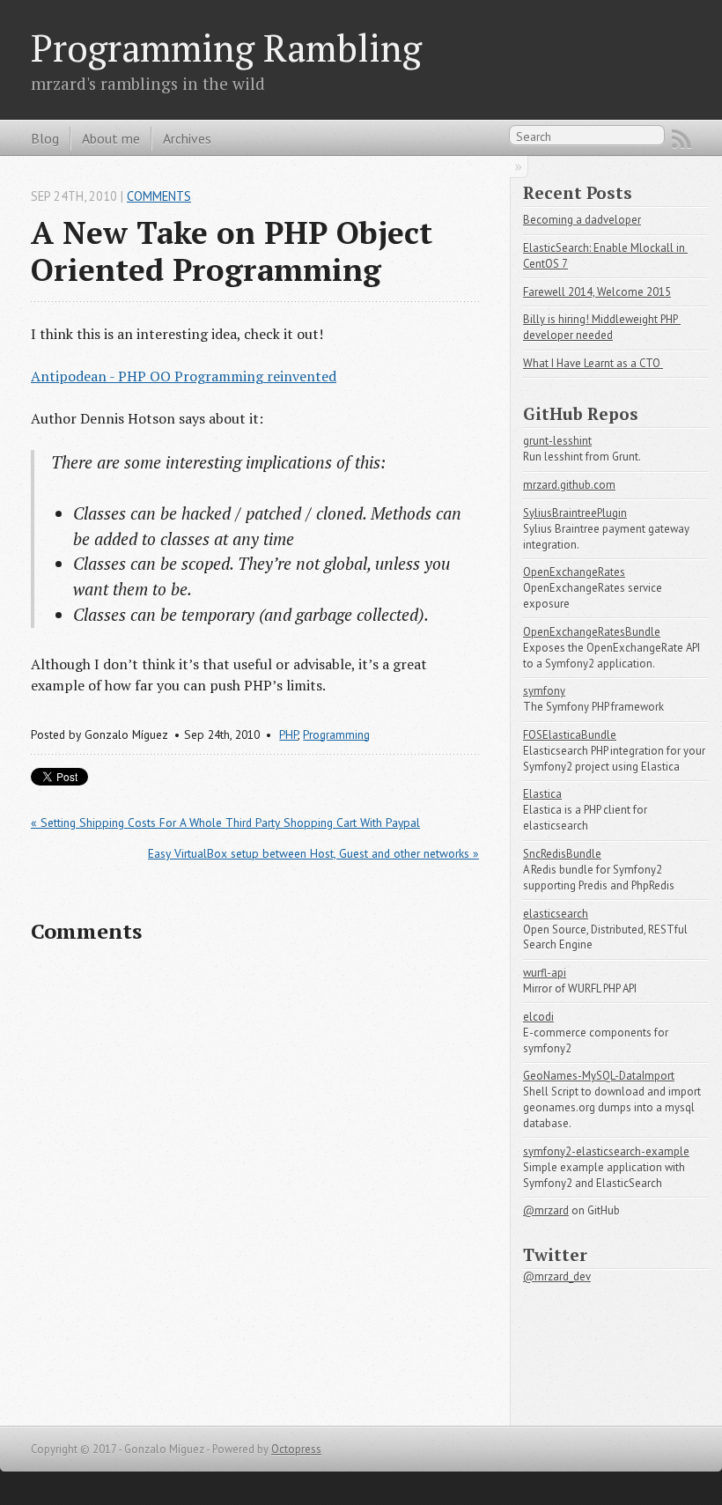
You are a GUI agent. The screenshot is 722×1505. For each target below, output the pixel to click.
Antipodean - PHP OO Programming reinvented (183, 376)
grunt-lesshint (557, 440)
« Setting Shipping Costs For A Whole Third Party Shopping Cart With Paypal (225, 822)
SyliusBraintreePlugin (575, 512)
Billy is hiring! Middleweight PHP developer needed (602, 327)
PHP (288, 734)
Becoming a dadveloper (582, 219)
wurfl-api (544, 972)
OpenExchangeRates (574, 571)
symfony (544, 690)
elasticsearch (555, 913)
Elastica (542, 793)
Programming (336, 734)
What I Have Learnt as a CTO (593, 363)
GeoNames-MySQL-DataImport (598, 1075)
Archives (187, 138)
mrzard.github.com (569, 484)
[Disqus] (255, 1185)
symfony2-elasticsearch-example (606, 1151)
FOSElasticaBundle (569, 734)
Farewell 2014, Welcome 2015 (597, 291)
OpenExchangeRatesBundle (591, 631)
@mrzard (546, 1210)
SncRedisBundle (562, 853)
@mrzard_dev (557, 1276)
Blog (45, 138)
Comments (159, 196)
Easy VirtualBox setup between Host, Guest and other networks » (313, 853)
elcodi (538, 1016)
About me (111, 138)
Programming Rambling (226, 47)
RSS (681, 139)
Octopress (296, 1449)
